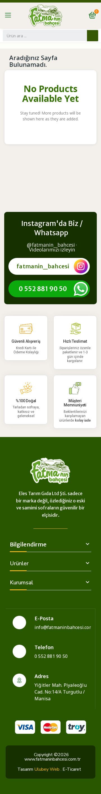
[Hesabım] (81, 15)
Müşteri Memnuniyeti (75, 403)
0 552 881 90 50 (43, 289)
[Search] (92, 35)
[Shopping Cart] (92, 15)
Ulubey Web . (47, 769)
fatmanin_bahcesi (43, 266)
